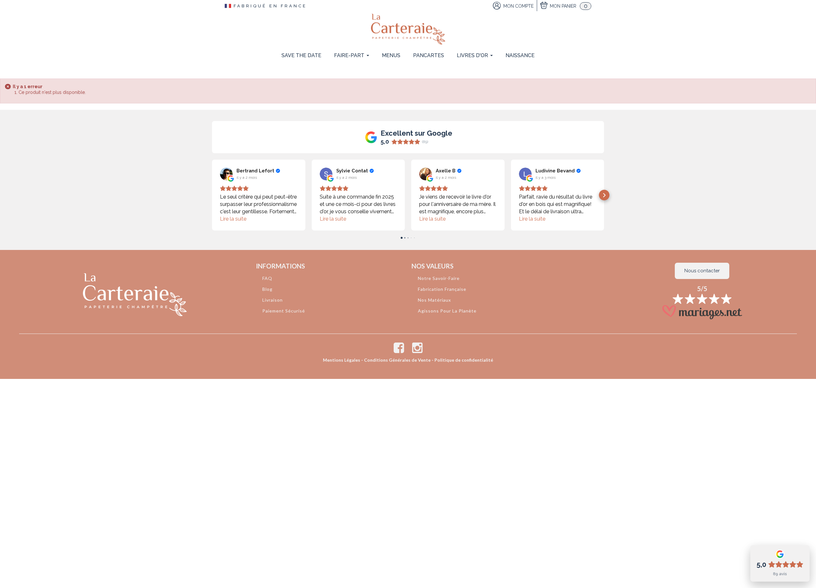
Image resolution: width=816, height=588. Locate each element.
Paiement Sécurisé (283, 310)
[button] (212, 195)
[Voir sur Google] (226, 174)
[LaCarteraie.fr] (408, 29)
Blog (267, 289)
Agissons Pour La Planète (447, 310)
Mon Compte (518, 6)
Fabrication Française (442, 289)
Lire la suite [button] (233, 219)
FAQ (267, 278)
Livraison (272, 300)
